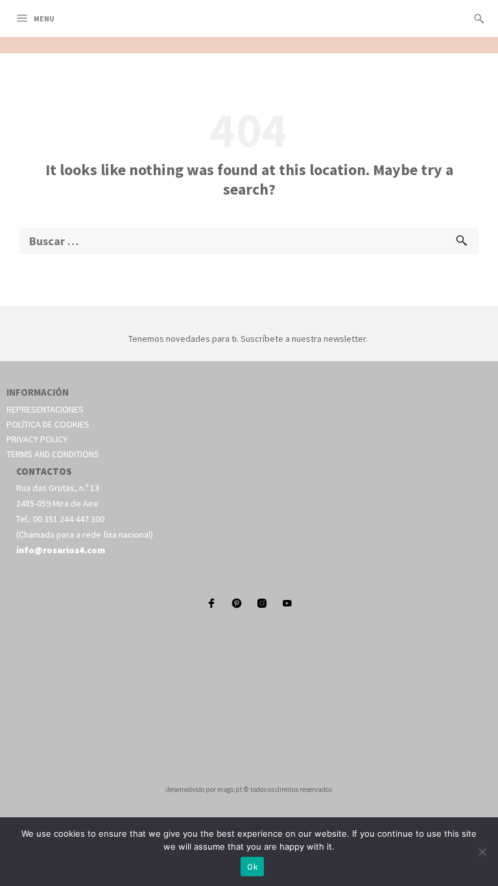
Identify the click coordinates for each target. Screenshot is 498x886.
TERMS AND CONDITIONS (52, 454)
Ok (252, 866)
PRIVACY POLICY (36, 439)
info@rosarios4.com (60, 550)
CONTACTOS (44, 471)
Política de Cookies (47, 424)
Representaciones (45, 409)
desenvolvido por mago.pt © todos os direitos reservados (249, 789)
